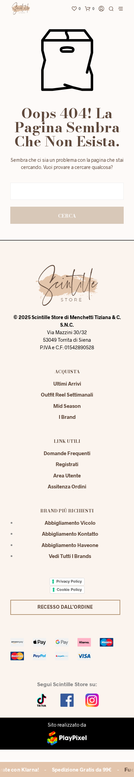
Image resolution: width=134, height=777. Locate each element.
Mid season (67, 406)
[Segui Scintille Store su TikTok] (42, 699)
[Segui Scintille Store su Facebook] (67, 699)
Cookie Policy (69, 589)
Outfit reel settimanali (67, 394)
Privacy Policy (69, 581)
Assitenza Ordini (67, 486)
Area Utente (67, 475)
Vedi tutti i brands (70, 556)
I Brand (67, 417)
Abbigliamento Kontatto (70, 534)
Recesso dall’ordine (65, 607)
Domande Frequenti (67, 453)
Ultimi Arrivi (67, 383)
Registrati (67, 464)
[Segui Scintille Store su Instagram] (92, 699)
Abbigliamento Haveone (70, 545)
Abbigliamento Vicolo (70, 523)
